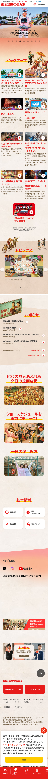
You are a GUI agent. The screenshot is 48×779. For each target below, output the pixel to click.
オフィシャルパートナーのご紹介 (31, 700)
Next (46, 269)
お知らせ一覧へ (36, 350)
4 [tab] (20, 41)
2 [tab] (12, 41)
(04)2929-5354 (35, 689)
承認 (24, 759)
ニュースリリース (18, 700)
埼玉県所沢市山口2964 (13, 689)
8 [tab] (35, 41)
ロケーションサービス (9, 700)
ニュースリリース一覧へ (33, 355)
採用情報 (7, 707)
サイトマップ (18, 708)
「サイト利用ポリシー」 (12, 744)
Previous (2, 269)
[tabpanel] (24, 22)
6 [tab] (28, 41)
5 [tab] (24, 41)
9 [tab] (39, 41)
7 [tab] (31, 41)
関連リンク (42, 700)
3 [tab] (16, 41)
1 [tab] (8, 41)
